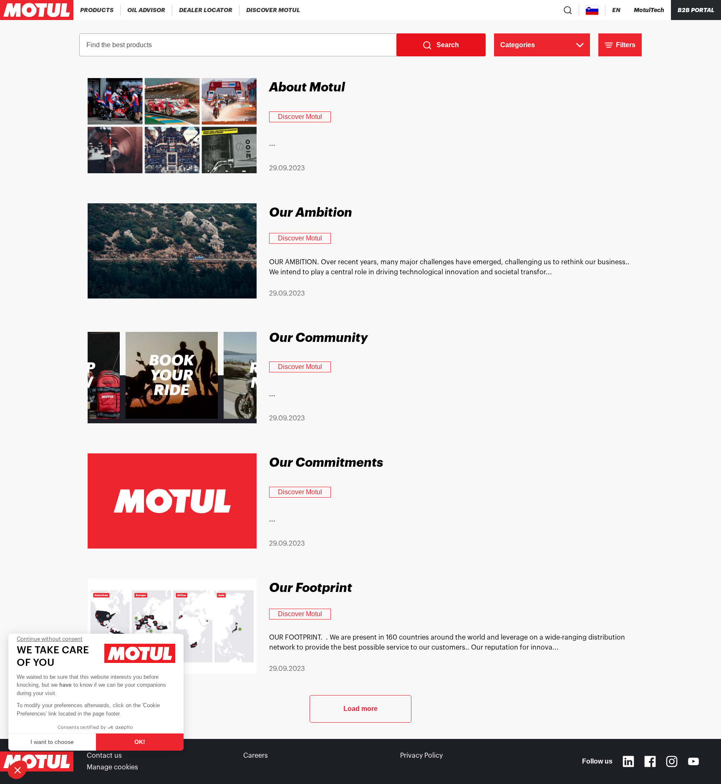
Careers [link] (255, 755)
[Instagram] (672, 761)
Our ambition (310, 212)
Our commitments (326, 462)
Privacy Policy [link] (421, 755)
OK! (139, 741)
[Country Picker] (592, 10)
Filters (625, 44)
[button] (18, 770)
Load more (360, 708)
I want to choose (52, 741)
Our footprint (310, 588)
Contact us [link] (104, 755)
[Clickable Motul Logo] (36, 10)
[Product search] (568, 10)
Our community (318, 337)
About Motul (307, 87)
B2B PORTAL (696, 10)
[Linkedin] (628, 761)
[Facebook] (650, 761)
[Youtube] (693, 761)
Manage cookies (112, 767)
